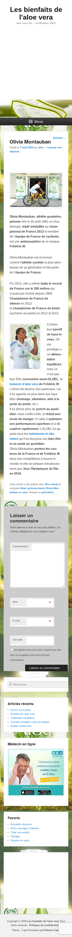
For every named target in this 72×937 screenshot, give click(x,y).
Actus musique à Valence (25, 828)
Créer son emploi (20, 832)
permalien (48, 492)
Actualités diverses (21, 824)
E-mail (16, 620)
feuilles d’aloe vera (21, 726)
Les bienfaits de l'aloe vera (36, 13)
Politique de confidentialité (45, 925)
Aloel (23, 488)
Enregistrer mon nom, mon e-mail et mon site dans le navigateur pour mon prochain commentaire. (35, 655)
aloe (40, 147)
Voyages (15, 836)
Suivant (59, 137)
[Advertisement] (36, 69)
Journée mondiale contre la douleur (30, 722)
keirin (41, 488)
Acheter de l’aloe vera (23, 713)
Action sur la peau (21, 709)
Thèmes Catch (52, 930)
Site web (17, 639)
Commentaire (21, 546)
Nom (15, 601)
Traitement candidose (23, 718)
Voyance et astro (20, 840)
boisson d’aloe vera (24, 384)
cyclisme (32, 488)
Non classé (51, 484)
